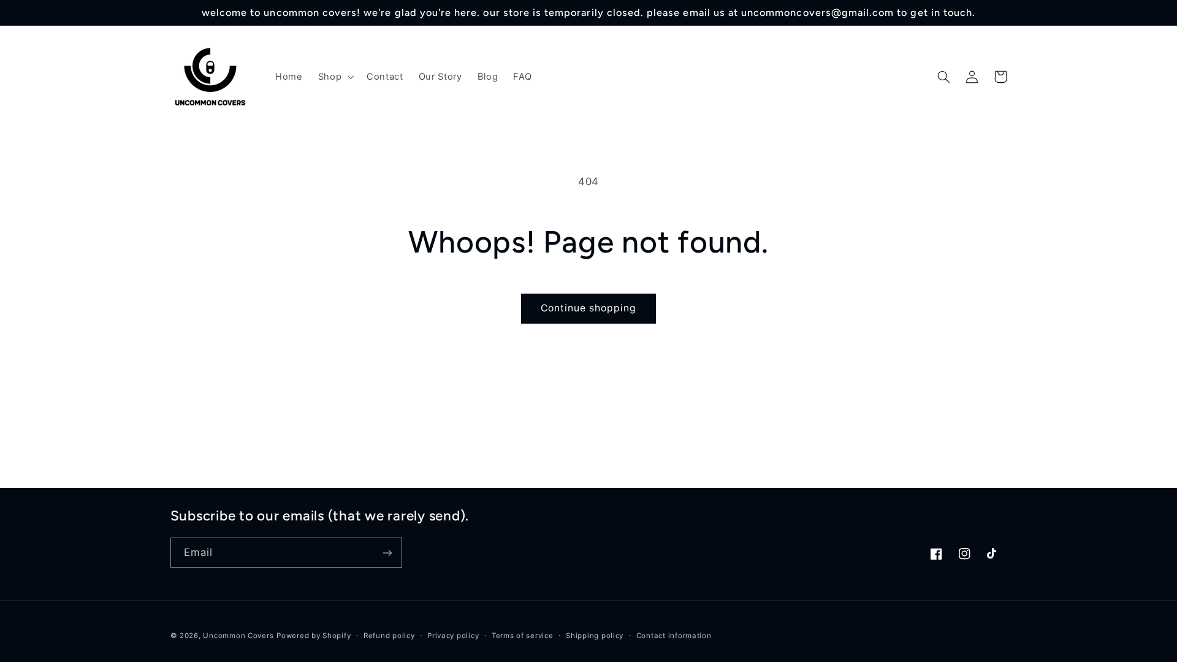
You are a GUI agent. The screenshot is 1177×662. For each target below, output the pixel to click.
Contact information (674, 635)
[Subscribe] (387, 553)
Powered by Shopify (313, 635)
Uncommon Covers (238, 635)
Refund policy (389, 635)
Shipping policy (594, 635)
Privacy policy (453, 635)
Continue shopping (589, 308)
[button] (334, 76)
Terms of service (523, 635)
